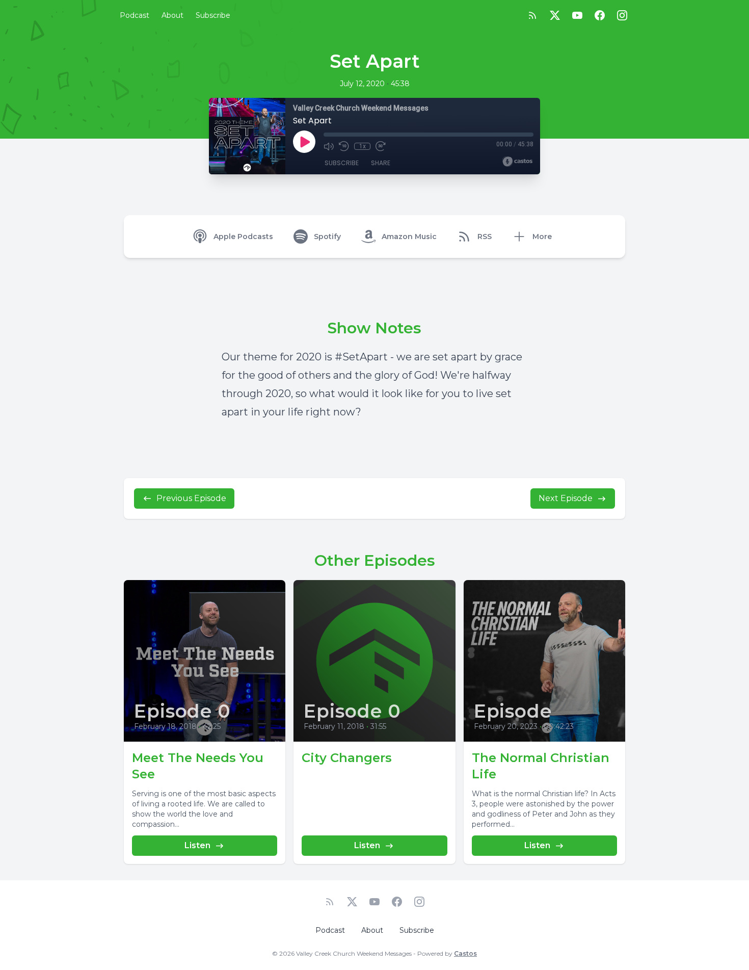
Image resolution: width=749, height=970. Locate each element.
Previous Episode (191, 498)
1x (362, 146)
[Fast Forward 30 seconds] (381, 146)
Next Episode (566, 498)
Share (380, 163)
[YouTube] (577, 15)
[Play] (304, 141)
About (172, 15)
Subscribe (213, 15)
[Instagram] (622, 15)
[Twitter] (555, 15)
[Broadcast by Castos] (517, 161)
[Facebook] (600, 15)
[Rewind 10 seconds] (344, 146)
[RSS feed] (532, 15)
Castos (465, 953)
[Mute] (329, 146)
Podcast (134, 15)
